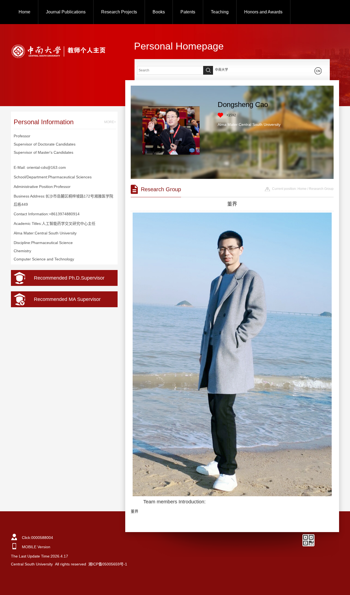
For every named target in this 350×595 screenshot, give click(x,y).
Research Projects (119, 12)
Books (159, 12)
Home (24, 12)
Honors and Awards (263, 12)
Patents (187, 12)
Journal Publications (66, 12)
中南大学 (221, 70)
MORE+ (110, 122)
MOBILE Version (36, 547)
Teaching (220, 12)
